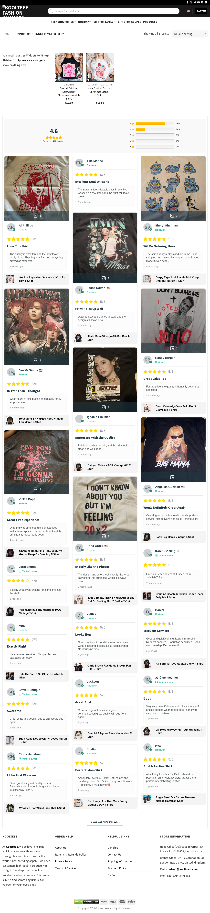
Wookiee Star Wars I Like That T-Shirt (42, 808)
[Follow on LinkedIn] (206, 2)
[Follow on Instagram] (191, 2)
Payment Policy (116, 868)
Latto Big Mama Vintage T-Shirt (175, 537)
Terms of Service (65, 868)
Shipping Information (120, 861)
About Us (60, 847)
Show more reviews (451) (105, 822)
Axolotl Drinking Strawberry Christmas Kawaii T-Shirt (69, 93)
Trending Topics (62, 21)
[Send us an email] (198, 2)
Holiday (83, 21)
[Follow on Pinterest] (202, 2)
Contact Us (114, 854)
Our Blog (112, 847)
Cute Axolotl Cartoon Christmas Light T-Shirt (100, 92)
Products (150, 21)
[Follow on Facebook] (187, 2)
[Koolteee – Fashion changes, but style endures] (18, 11)
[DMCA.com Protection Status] (86, 901)
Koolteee (12, 846)
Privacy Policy (63, 861)
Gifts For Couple (129, 21)
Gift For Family (103, 21)
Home (6, 34)
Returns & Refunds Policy (70, 854)
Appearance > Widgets (31, 60)
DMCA (111, 875)
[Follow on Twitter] (195, 2)
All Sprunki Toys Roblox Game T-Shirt (179, 663)
